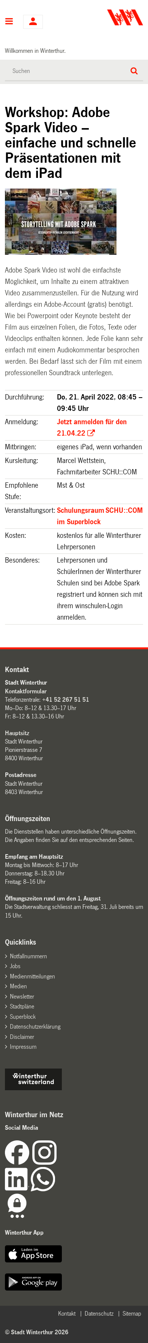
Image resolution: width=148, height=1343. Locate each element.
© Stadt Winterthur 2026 (36, 1332)
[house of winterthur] (33, 1088)
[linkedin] (18, 1189)
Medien (18, 986)
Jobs (15, 966)
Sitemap (132, 1313)
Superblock (23, 1016)
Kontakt (67, 1313)
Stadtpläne (22, 1006)
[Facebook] (18, 1162)
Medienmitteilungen (32, 976)
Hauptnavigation (9, 22)
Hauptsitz (17, 733)
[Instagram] (44, 1162)
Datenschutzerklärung (35, 1026)
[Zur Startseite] (109, 17)
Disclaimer (22, 1037)
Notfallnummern (28, 956)
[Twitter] (57, 1162)
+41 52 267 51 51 (65, 699)
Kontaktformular (26, 691)
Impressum (23, 1046)
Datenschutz (99, 1313)
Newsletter (22, 996)
